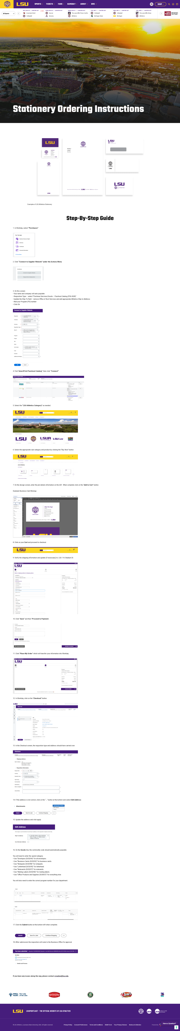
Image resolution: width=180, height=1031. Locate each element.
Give (93, 4)
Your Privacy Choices (120, 1025)
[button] (18, 13)
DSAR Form (108, 1025)
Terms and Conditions (96, 1025)
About (83, 4)
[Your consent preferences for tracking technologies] (176, 1027)
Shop (162, 4)
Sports (38, 4)
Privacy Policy (68, 1025)
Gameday (71, 4)
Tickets (49, 4)
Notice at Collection (135, 1025)
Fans (60, 4)
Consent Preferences (81, 1025)
